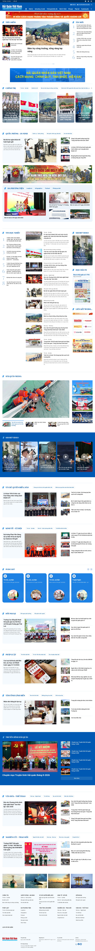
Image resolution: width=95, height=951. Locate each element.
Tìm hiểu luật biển (25, 654)
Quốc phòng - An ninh (40, 9)
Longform (29, 188)
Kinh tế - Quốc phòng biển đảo (45, 528)
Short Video (23, 922)
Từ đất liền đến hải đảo (61, 528)
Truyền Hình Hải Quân (84, 4)
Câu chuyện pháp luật (54, 654)
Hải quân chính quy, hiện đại (54, 133)
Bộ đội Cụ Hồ (35, 88)
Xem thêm (76, 778)
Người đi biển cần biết (38, 837)
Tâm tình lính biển (34, 695)
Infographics (38, 188)
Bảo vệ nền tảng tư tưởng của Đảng (49, 88)
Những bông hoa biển (47, 695)
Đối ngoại (70, 9)
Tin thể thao (47, 796)
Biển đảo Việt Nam (68, 796)
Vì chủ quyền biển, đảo (52, 9)
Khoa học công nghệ (64, 837)
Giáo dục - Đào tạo (51, 837)
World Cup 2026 (79, 920)
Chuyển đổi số (75, 837)
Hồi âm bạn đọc (59, 695)
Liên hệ (15, 1)
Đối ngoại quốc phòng (26, 613)
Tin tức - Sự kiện (24, 88)
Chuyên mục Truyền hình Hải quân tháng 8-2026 (26, 775)
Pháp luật (77, 9)
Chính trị (31, 9)
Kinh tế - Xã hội (62, 9)
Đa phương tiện (85, 9)
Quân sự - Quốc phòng (38, 133)
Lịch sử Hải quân (7, 927)
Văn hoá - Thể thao (82, 908)
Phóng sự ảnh (57, 188)
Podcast (47, 188)
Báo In (73, 4)
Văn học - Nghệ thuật (35, 796)
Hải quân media (24, 920)
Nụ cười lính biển (57, 796)
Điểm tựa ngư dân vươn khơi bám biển (64, 487)
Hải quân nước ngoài (39, 613)
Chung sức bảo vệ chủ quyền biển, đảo (43, 487)
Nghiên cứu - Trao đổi (64, 908)
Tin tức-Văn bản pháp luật (39, 654)
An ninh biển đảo (68, 133)
